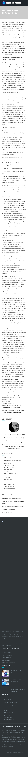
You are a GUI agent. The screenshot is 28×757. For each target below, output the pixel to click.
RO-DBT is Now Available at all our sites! (13, 506)
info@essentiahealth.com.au (8, 744)
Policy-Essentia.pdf (15, 412)
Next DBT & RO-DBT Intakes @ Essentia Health (18, 680)
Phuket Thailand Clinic (7, 655)
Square (15, 752)
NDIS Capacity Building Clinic (8, 662)
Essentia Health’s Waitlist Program (11, 498)
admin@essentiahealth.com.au (11, 407)
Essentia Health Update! (8, 509)
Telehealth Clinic (6, 660)
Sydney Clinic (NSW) (6, 657)
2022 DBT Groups (7, 512)
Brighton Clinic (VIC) (6, 652)
